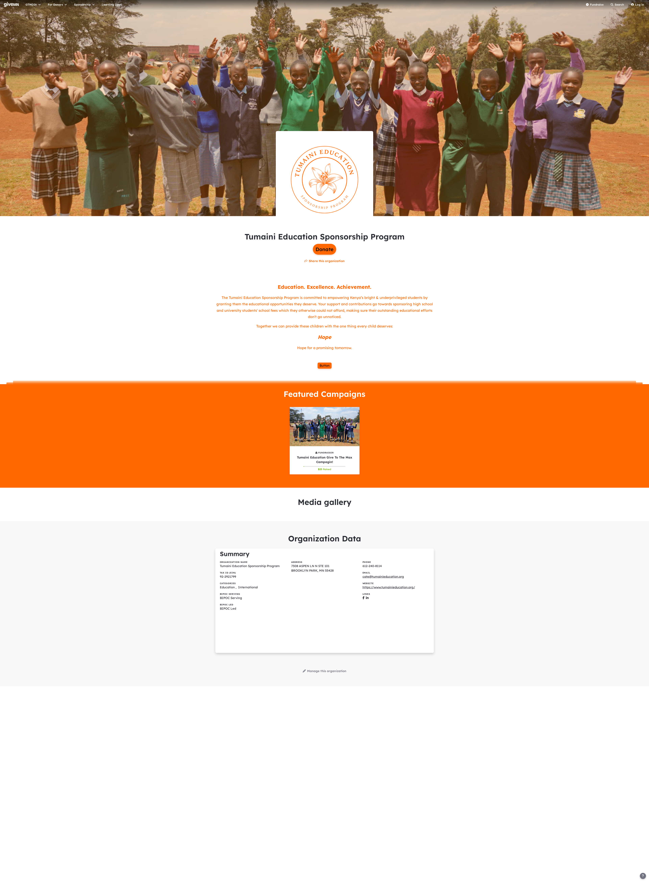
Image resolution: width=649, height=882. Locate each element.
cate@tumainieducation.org (383, 577)
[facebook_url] (363, 598)
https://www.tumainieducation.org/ (389, 587)
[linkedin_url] (367, 598)
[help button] (643, 876)
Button (325, 365)
